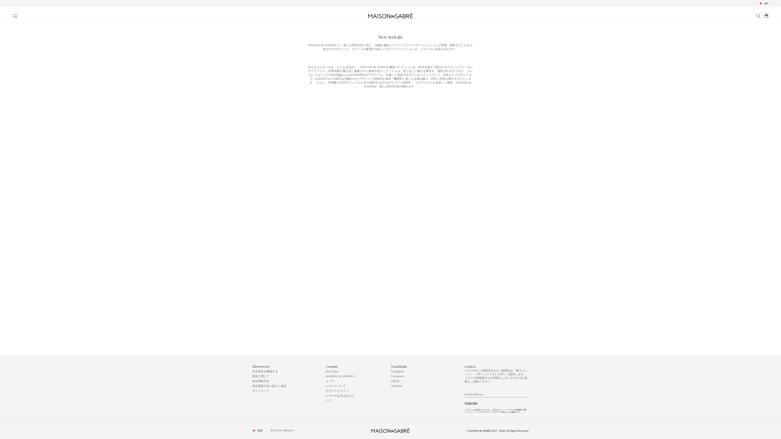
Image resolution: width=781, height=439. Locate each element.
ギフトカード (260, 391)
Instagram (397, 371)
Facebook (397, 376)
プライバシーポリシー (282, 430)
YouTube (396, 386)
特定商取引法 (260, 381)
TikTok (395, 381)
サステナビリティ (337, 391)
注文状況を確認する (265, 371)
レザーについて (336, 386)
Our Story (332, 371)
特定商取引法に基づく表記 (269, 386)
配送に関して (260, 376)
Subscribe (471, 403)
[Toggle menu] (15, 16)
